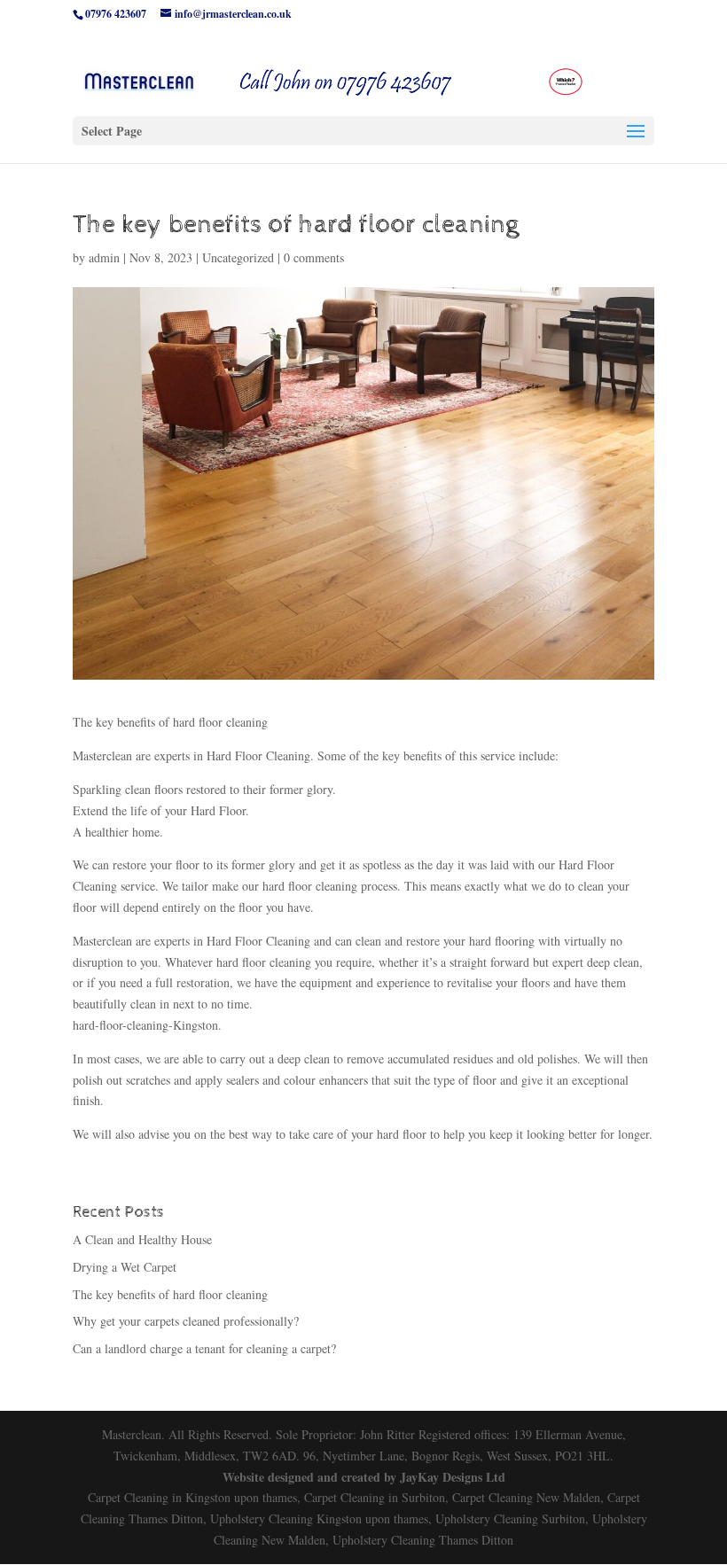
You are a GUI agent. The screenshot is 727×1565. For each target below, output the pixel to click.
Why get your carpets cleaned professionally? (186, 1320)
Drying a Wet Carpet (124, 1266)
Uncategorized (238, 257)
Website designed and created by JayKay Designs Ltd (364, 1477)
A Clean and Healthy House (142, 1239)
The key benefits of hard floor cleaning (170, 1294)
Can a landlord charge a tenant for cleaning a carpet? (204, 1348)
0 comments (314, 257)
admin (104, 257)
